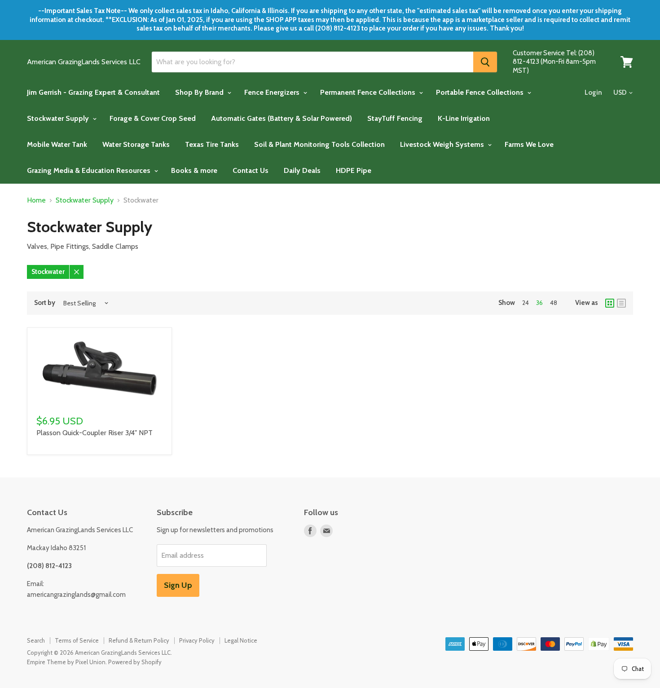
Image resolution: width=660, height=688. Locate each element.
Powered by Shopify (135, 662)
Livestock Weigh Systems (443, 144)
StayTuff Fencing (394, 118)
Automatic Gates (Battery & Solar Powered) (281, 118)
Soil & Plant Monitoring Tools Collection (319, 144)
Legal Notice (240, 640)
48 (553, 303)
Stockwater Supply (59, 118)
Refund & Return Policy (139, 640)
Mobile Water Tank (57, 144)
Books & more (194, 170)
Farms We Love (529, 144)
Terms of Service (77, 640)
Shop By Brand (200, 92)
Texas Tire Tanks (212, 144)
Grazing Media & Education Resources (89, 170)
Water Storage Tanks (136, 144)
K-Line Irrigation (464, 118)
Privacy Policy (197, 640)
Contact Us (250, 170)
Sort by (44, 303)
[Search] (485, 62)
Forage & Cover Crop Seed (153, 118)
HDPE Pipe (353, 170)
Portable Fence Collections (480, 92)
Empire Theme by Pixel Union (66, 662)
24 (525, 303)
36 (539, 303)
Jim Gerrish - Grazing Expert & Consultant (93, 92)
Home (36, 200)
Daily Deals (302, 170)
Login (593, 92)
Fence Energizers (272, 92)
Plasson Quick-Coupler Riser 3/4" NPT (94, 432)
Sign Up (178, 585)
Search (36, 640)
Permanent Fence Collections (368, 92)
